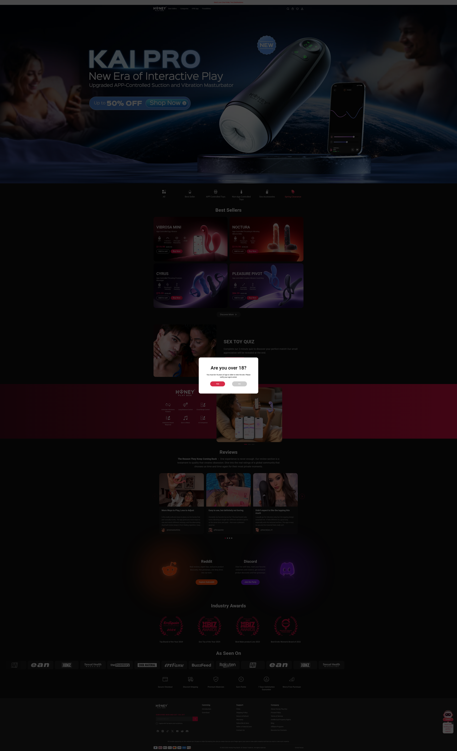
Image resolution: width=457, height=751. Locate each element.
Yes (217, 384)
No (239, 384)
